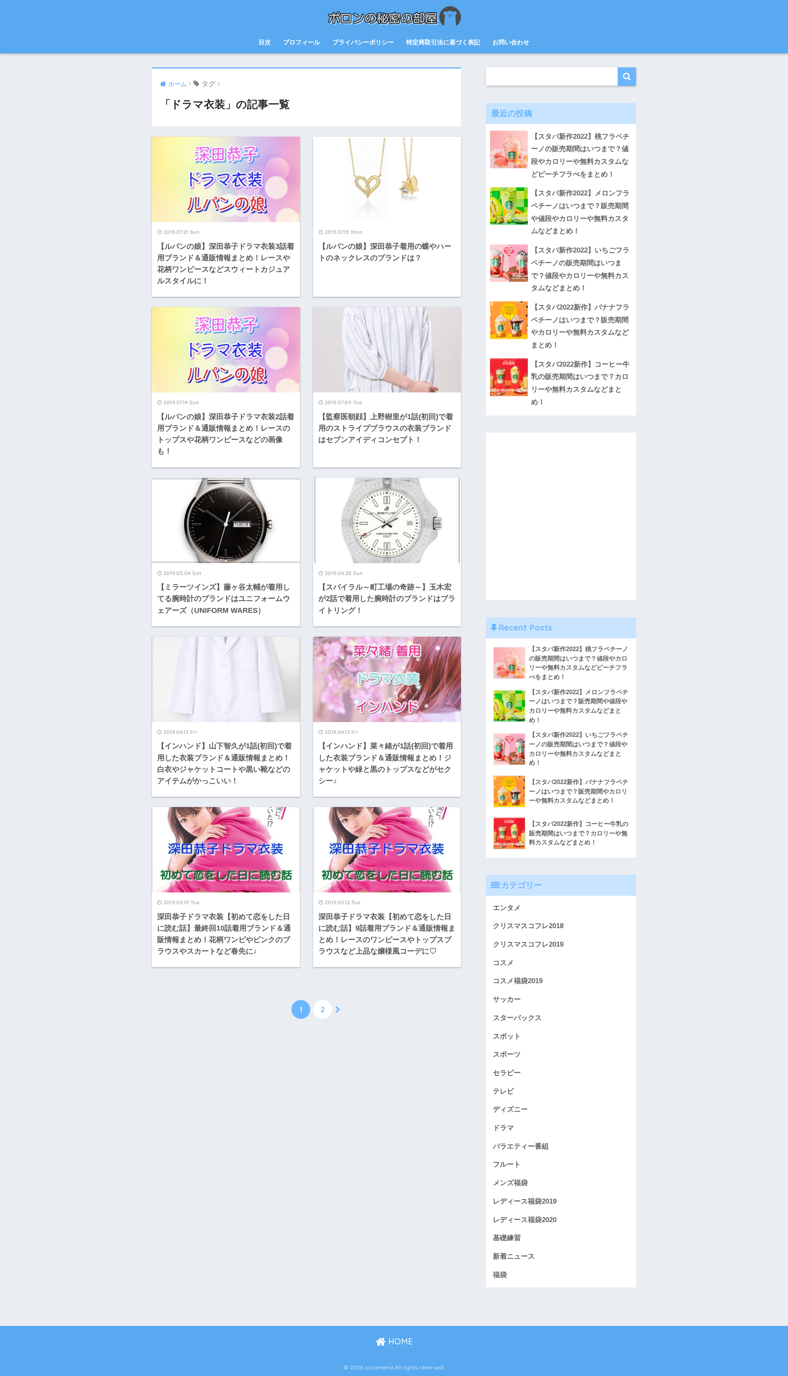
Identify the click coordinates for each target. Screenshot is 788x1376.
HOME (399, 1341)
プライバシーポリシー (363, 42)
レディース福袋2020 (525, 1220)
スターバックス (517, 1018)
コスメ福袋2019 (518, 981)
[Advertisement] (561, 522)
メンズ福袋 (510, 1183)
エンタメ (507, 908)
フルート (507, 1164)
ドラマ (503, 1128)
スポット (507, 1036)
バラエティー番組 (521, 1146)
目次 (265, 42)
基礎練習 (507, 1238)
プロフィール (301, 42)
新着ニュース (514, 1256)
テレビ (503, 1091)
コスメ (503, 963)
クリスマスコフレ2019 (528, 944)
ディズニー (510, 1109)
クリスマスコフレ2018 (528, 926)
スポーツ (507, 1054)
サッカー (507, 999)
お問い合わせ (510, 42)
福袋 (500, 1275)
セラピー (507, 1073)
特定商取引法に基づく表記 (443, 42)
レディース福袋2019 (525, 1201)
